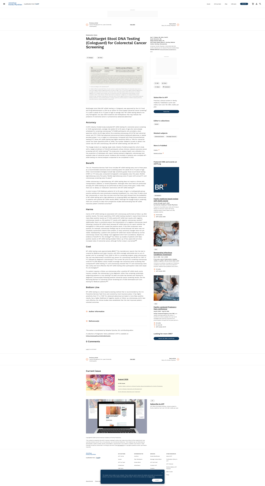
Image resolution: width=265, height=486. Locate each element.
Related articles (158, 153)
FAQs (167, 474)
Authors (136, 456)
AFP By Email (153, 462)
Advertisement (166, 56)
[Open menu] (4, 3)
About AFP (169, 456)
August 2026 (123, 379)
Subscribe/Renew (155, 456)
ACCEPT (157, 480)
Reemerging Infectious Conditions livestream (163, 254)
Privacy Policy (151, 476)
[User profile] (256, 3)
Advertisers (137, 465)
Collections (121, 465)
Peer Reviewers (138, 459)
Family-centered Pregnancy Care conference (165, 308)
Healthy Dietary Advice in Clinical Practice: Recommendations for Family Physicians (140, 386)
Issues (208, 3)
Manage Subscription (156, 459)
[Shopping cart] (252, 3)
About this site (89, 481)
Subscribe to (157, 404)
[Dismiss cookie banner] (162, 472)
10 (136, 240)
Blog (226, 3)
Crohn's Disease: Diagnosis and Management (130, 389)
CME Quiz (233, 3)
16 (106, 281)
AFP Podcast (169, 464)
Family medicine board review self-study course (166, 200)
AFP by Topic (217, 3)
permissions (120, 445)
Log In (87, 349)
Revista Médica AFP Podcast (171, 467)
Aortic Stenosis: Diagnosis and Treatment (129, 391)
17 (107, 281)
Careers (152, 468)
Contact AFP (153, 465)
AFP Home (121, 456)
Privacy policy (98, 481)
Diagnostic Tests (91, 35)
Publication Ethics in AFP (171, 460)
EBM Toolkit (169, 471)
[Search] (260, 3)
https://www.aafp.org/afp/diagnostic (98, 336)
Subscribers (137, 462)
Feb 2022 (132, 24)
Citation (156, 150)
